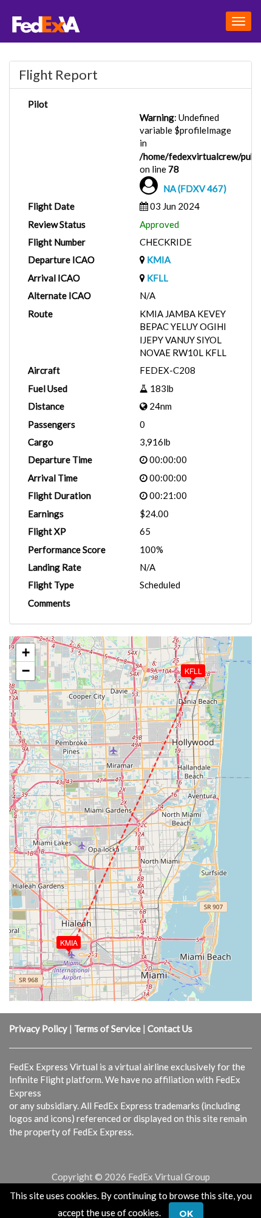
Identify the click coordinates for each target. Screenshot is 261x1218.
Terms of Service (107, 1028)
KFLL (157, 277)
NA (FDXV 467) (194, 188)
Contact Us (169, 1028)
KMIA (159, 259)
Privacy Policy (38, 1028)
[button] (60, 939)
